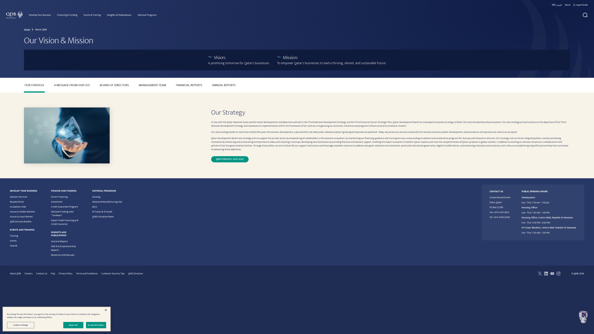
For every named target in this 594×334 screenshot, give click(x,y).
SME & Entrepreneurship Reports (63, 248)
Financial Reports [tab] (189, 85)
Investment (56, 202)
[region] (56, 319)
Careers (28, 273)
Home (27, 30)
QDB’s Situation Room (103, 217)
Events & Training (92, 15)
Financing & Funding (67, 15)
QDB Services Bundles (20, 222)
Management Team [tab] (152, 85)
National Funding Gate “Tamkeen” (62, 213)
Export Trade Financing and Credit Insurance (64, 222)
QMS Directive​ (135, 273)
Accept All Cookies (96, 325)
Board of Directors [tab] (114, 85)
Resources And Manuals (62, 255)
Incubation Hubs (18, 207)
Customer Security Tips (113, 273)
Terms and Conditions (87, 273)
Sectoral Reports (59, 241)
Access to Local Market (21, 217)
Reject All (73, 325)
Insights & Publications (119, 15)
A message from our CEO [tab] (72, 85)
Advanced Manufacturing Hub (107, 202)
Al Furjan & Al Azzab (102, 212)
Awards (13, 246)
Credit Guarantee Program (64, 207)
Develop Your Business (40, 15)
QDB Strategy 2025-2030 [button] (230, 159)
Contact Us (41, 273)
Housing (96, 197)
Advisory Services (18, 197)
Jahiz (94, 207)
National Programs (147, 15)
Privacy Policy (65, 273)
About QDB (15, 273)
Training (14, 236)
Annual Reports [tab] (224, 85)
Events (13, 241)
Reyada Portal (17, 202)
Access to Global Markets (22, 212)
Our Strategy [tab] (34, 85)
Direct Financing (59, 197)
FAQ (53, 273)
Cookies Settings (20, 325)
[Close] (105, 310)
